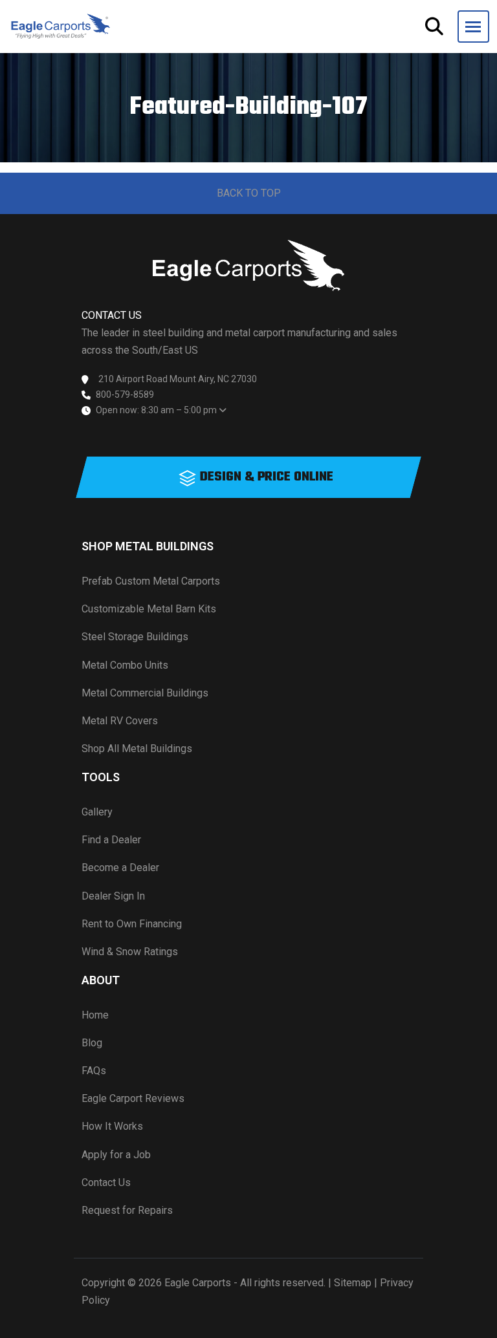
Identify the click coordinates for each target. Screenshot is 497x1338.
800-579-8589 (125, 394)
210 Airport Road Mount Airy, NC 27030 (177, 379)
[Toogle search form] (434, 26)
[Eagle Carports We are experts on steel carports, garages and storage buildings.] (60, 26)
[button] (473, 26)
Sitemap (352, 1283)
